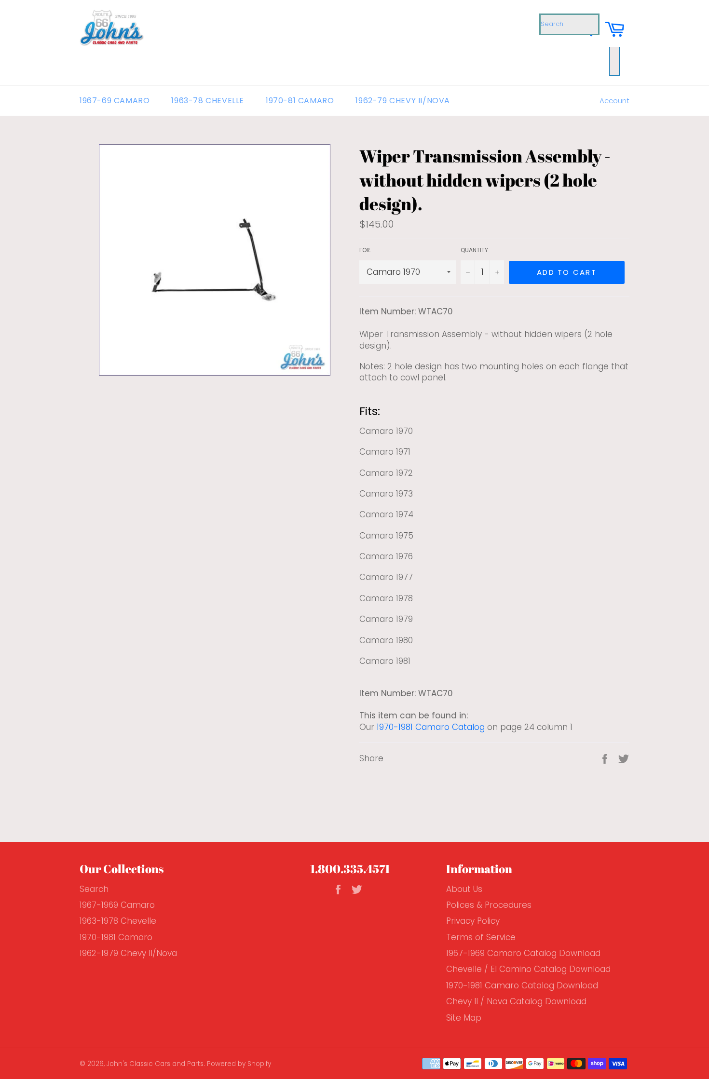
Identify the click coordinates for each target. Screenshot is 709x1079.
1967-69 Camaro (115, 100)
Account (614, 100)
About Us (464, 889)
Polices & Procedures (489, 905)
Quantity (474, 250)
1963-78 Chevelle (207, 100)
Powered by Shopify (239, 1063)
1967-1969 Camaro (117, 905)
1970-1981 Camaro (116, 937)
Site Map (463, 1018)
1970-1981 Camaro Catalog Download (522, 985)
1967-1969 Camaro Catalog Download (523, 953)
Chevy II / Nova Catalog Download (516, 1001)
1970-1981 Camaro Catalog (431, 727)
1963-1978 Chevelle (118, 921)
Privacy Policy (473, 921)
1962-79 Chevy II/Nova (402, 100)
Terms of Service (481, 937)
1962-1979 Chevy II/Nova (128, 953)
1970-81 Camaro (300, 100)
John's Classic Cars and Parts (155, 1063)
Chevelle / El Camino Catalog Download (528, 969)
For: (365, 250)
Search (94, 889)
